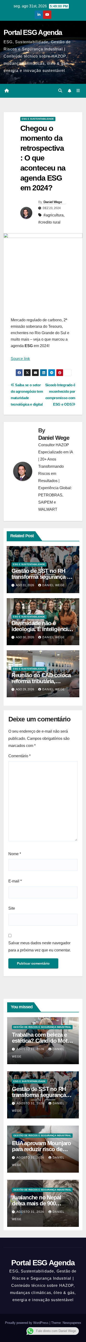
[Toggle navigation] (78, 91)
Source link (20, 359)
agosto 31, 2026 (30, 1049)
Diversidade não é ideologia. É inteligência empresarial (40, 629)
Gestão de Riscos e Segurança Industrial (42, 1027)
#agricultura (53, 215)
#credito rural (49, 222)
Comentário (19, 756)
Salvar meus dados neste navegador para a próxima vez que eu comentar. (39, 946)
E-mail (15, 881)
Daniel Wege (52, 202)
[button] (60, 91)
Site (11, 908)
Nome (14, 854)
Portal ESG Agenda (33, 32)
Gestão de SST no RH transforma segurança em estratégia (42, 577)
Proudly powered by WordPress (27, 1323)
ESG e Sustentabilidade (38, 119)
